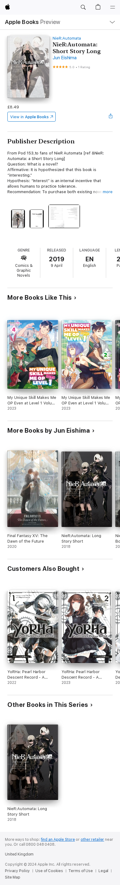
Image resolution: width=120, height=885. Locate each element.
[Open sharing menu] (110, 116)
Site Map (12, 877)
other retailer (92, 839)
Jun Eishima (64, 57)
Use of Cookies (49, 871)
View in (29, 117)
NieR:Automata (67, 38)
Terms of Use (80, 871)
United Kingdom (19, 854)
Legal (103, 871)
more (108, 191)
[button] (83, 7)
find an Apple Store (58, 839)
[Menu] (112, 7)
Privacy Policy (17, 871)
